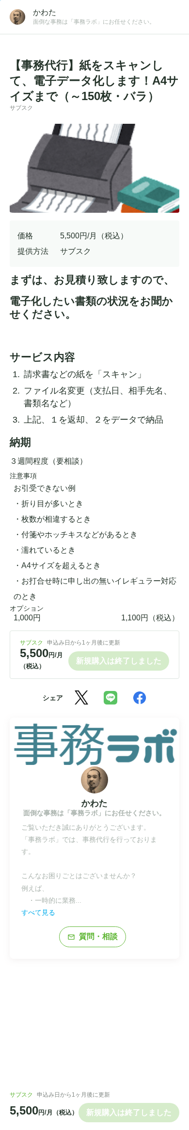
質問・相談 (92, 936)
